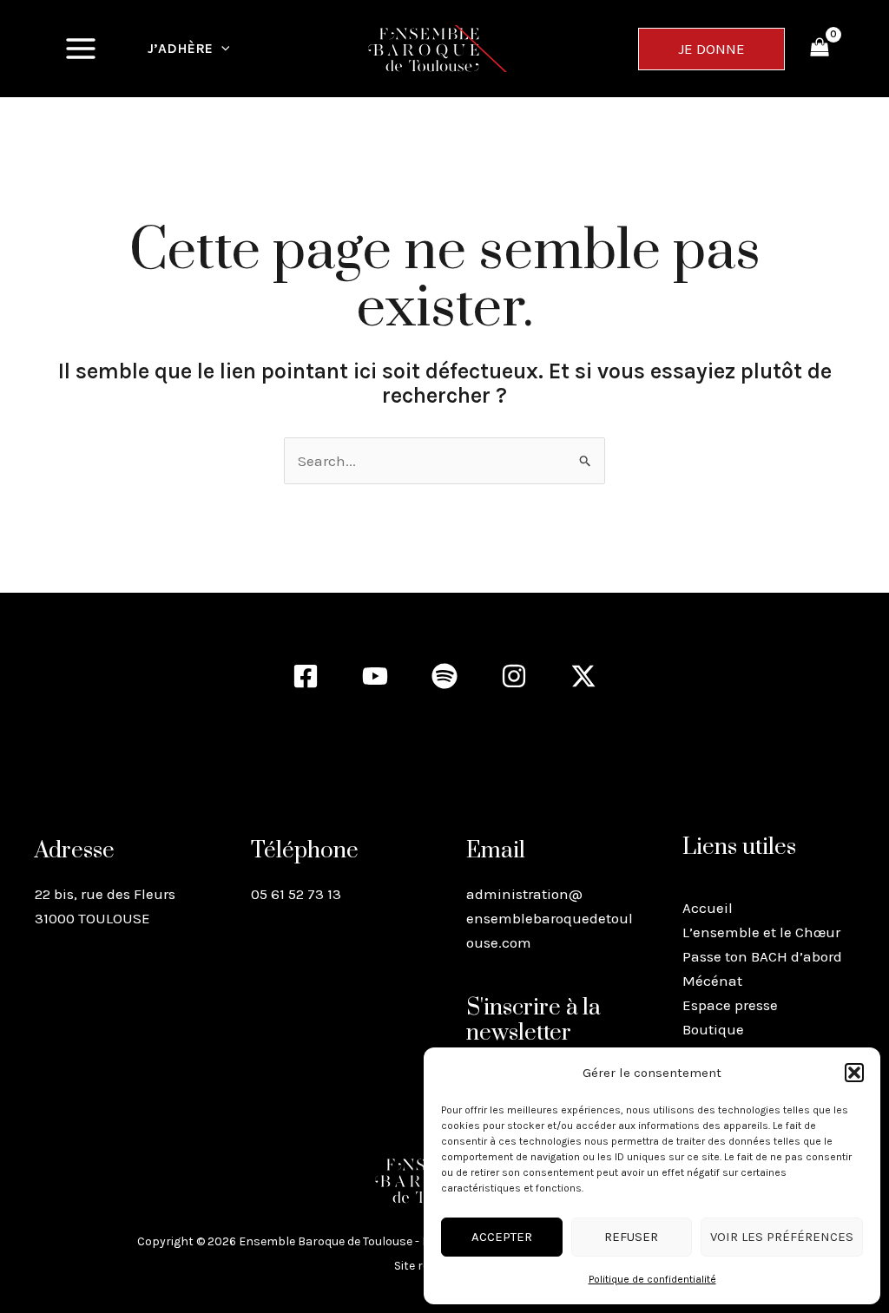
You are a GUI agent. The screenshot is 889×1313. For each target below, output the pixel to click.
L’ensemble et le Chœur (761, 932)
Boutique (713, 1029)
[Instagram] (514, 676)
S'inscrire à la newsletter (533, 1020)
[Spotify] (444, 676)
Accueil (707, 907)
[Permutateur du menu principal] (80, 48)
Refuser (631, 1236)
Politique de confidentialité (652, 1279)
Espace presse (730, 1005)
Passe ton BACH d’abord (762, 956)
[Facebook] (306, 676)
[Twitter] (583, 676)
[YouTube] (375, 676)
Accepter (501, 1236)
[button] (854, 1072)
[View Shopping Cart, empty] (819, 48)
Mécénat (712, 980)
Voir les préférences (781, 1236)
